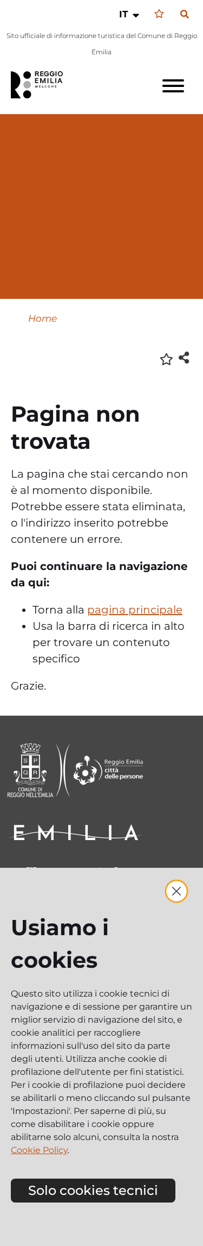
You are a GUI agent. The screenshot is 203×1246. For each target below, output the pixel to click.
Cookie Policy (39, 1150)
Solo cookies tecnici (93, 1190)
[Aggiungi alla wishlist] (166, 358)
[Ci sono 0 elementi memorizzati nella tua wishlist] (159, 14)
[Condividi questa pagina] (184, 357)
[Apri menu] (173, 85)
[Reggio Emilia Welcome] (42, 84)
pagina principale (134, 609)
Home (42, 318)
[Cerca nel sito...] (184, 14)
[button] (130, 14)
